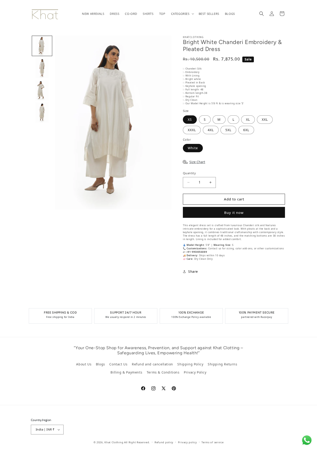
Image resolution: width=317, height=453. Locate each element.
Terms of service (212, 442)
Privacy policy (187, 442)
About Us (83, 364)
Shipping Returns (222, 364)
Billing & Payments (126, 372)
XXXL (192, 130)
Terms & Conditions (163, 372)
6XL (246, 130)
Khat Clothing (113, 442)
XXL (265, 119)
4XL (211, 130)
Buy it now (234, 212)
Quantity (189, 173)
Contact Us (118, 364)
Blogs (100, 364)
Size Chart (197, 162)
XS (190, 119)
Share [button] (193, 271)
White (193, 148)
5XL (228, 130)
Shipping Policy (190, 364)
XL (248, 119)
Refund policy (164, 442)
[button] (182, 14)
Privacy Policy (195, 372)
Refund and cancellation (152, 364)
